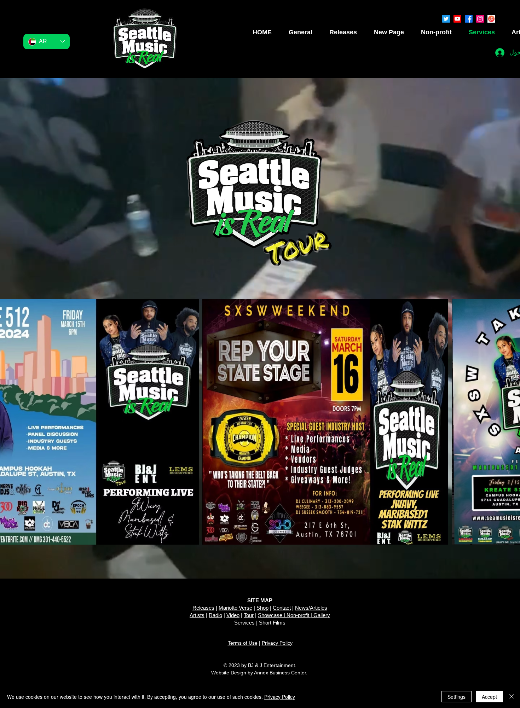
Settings (456, 696)
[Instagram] (480, 19)
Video (232, 615)
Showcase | (272, 615)
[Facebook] (469, 19)
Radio (215, 615)
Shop (262, 608)
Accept (489, 696)
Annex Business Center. (280, 672)
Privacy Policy (277, 643)
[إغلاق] (511, 696)
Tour (249, 615)
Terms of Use (243, 643)
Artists (197, 615)
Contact (282, 608)
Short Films (272, 623)
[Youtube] (457, 19)
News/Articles (311, 608)
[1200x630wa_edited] (491, 19)
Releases (203, 608)
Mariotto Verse (235, 608)
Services (244, 623)
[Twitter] (446, 19)
